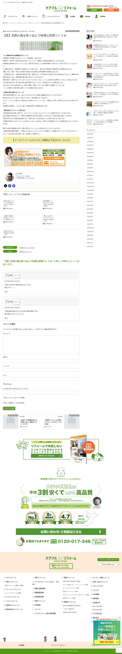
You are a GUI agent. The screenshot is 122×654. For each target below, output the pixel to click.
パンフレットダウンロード (107, 559)
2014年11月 (90, 186)
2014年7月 (90, 201)
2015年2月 (90, 175)
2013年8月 (90, 239)
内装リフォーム (40, 577)
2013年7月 (90, 243)
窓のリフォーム (26, 251)
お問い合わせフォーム (100, 582)
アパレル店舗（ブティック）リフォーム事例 (75, 584)
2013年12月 (90, 228)
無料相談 (111, 10)
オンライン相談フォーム (101, 577)
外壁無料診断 (39, 597)
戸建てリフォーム (12, 582)
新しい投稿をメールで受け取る (14, 403)
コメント (6, 333)
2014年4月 (90, 213)
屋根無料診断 (39, 592)
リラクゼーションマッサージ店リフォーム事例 (76, 594)
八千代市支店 (97, 613)
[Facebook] (9, 185)
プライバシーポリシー (59, 645)
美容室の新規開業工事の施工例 (71, 605)
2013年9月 (90, 235)
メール (6, 366)
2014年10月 (90, 190)
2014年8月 (90, 197)
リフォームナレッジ (107, 564)
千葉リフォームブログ (72, 31)
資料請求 (94, 10)
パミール (38, 609)
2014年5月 (90, 209)
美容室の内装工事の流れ (70, 612)
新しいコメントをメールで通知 (14, 397)
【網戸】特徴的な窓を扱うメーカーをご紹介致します (9, 217)
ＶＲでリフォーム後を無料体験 (45, 613)
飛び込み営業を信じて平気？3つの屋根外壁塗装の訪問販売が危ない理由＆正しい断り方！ (106, 36)
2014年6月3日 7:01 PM (12, 281)
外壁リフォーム (40, 601)
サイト (5, 375)
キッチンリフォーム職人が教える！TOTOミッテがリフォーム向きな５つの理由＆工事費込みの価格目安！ (106, 75)
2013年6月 (90, 246)
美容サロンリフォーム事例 (70, 591)
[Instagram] (13, 185)
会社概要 (21, 645)
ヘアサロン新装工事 (68, 609)
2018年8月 (90, 160)
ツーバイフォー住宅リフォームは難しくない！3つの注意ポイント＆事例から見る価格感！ (106, 56)
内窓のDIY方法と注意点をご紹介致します (9, 232)
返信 (6, 291)
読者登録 (96, 598)
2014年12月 (90, 182)
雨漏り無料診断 (40, 588)
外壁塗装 (38, 605)
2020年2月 (90, 134)
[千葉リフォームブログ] (10, 419)
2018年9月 (90, 156)
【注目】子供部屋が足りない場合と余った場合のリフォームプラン (28, 422)
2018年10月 (90, 152)
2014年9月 (90, 194)
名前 (5, 357)
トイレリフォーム (12, 601)
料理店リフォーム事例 (69, 598)
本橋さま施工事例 (97, 606)
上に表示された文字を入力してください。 (16, 388)
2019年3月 (90, 145)
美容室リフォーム (70, 602)
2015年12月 (90, 171)
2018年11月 (90, 149)
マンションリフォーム (13, 589)
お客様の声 (96, 603)
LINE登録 (96, 594)
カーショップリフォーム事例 (71, 588)
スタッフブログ (98, 586)
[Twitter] (5, 185)
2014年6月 (90, 205)
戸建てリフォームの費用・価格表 (14, 585)
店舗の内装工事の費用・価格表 (71, 581)
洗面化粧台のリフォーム (14, 609)
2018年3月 (90, 164)
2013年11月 (90, 231)
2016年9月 (90, 167)
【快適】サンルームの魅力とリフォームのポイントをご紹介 (53, 422)
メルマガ (96, 590)
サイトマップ (96, 645)
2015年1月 (90, 179)
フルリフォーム (11, 577)
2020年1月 (90, 137)
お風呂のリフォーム (12, 605)
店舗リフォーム (69, 577)
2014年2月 (90, 220)
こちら (32, 178)
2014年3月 (90, 216)
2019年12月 (90, 141)
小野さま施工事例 (97, 609)
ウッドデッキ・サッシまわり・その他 (46, 583)
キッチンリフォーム (12, 597)
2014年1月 (90, 224)
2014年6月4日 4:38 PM (12, 307)
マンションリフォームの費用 (13, 593)
